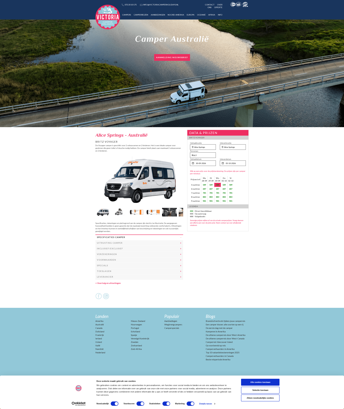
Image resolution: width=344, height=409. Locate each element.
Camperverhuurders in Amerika (220, 349)
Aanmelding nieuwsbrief (172, 57)
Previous (97, 211)
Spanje (134, 335)
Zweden (134, 342)
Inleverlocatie (225, 143)
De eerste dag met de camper (219, 328)
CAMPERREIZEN (141, 15)
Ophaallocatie (196, 143)
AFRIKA (211, 15)
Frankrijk (99, 335)
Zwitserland (136, 345)
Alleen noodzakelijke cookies (260, 398)
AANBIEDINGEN (158, 15)
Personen (194, 151)
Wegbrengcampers (173, 324)
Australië (99, 324)
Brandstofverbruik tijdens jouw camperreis (225, 321)
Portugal (135, 328)
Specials (102, 265)
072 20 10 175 (131, 4)
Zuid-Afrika (136, 349)
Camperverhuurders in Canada (220, 356)
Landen (101, 316)
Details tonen (205, 404)
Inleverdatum (225, 159)
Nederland (100, 352)
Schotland (135, 331)
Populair (171, 316)
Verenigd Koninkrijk (140, 338)
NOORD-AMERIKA (176, 15)
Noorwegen (136, 324)
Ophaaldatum (195, 159)
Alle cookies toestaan (260, 382)
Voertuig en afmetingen (108, 283)
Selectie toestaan (260, 390)
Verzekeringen (107, 254)
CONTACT (209, 4)
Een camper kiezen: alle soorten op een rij (224, 324)
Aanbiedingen (170, 321)
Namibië (99, 349)
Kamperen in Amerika (216, 331)
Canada (98, 328)
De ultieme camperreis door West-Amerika (225, 335)
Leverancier (105, 277)
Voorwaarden (106, 260)
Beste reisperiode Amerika (218, 359)
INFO (220, 15)
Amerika (99, 321)
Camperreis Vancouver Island (219, 342)
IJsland (98, 342)
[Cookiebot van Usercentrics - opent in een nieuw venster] (78, 404)
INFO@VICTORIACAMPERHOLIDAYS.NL (161, 4)
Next (181, 211)
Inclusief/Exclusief (110, 248)
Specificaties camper (111, 237)
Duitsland (99, 331)
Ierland (98, 338)
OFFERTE (218, 7)
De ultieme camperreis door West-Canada (225, 338)
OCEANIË (201, 15)
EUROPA (190, 15)
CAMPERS (126, 15)
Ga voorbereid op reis (216, 345)
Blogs (210, 316)
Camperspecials (171, 328)
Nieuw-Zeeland (138, 321)
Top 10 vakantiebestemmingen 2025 (222, 352)
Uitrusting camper (110, 243)
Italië (97, 345)
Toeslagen (104, 271)
